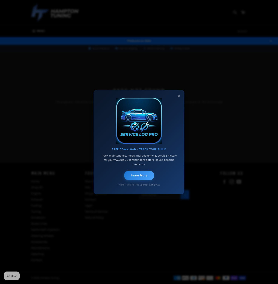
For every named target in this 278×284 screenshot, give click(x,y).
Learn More (139, 175)
